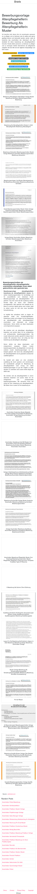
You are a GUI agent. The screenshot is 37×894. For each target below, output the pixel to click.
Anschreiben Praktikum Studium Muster (13, 852)
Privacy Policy (21, 890)
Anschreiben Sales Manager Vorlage (12, 816)
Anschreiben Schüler (8, 859)
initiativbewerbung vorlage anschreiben (19, 69)
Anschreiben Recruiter (8, 845)
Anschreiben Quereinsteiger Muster (12, 866)
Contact (12, 890)
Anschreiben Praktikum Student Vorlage (13, 809)
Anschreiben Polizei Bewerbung (11, 802)
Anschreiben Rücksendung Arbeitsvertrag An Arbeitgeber (18, 819)
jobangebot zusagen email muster (18, 58)
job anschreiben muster (18, 56)
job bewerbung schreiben (18, 61)
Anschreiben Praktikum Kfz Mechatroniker (14, 848)
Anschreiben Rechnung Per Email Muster (14, 823)
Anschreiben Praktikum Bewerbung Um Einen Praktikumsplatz (15, 841)
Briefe (17, 1)
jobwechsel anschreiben (10, 53)
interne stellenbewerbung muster (18, 66)
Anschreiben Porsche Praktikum (11, 855)
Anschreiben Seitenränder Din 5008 (12, 862)
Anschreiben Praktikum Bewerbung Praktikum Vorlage (17, 833)
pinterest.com (11, 794)
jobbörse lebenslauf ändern (26, 53)
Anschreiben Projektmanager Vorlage (12, 812)
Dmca (5, 890)
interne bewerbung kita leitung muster (18, 64)
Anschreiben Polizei (7, 869)
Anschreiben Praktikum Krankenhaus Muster (14, 826)
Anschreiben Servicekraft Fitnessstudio (13, 836)
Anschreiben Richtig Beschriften (11, 829)
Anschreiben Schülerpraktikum (10, 805)
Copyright (31, 890)
